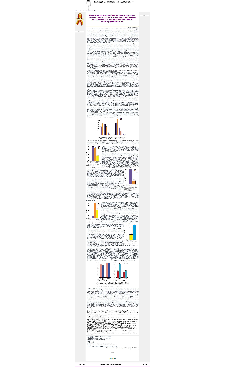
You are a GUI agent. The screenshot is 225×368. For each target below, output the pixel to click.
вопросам (136, 27)
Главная (76, 10)
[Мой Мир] (114, 358)
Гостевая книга (91, 10)
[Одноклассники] (113, 358)
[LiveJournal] (115, 358)
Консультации (81, 10)
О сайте (95, 10)
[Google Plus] (109, 358)
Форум (86, 10)
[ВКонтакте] (110, 358)
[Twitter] (111, 358)
